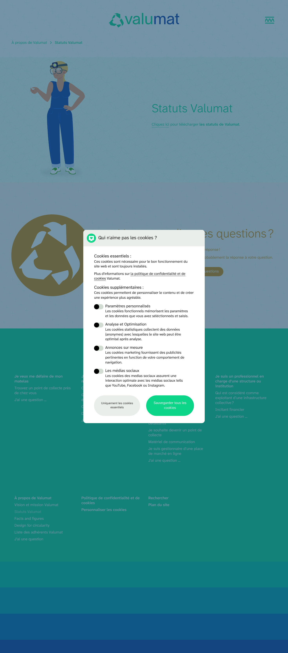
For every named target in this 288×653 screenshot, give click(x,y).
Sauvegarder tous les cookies (170, 405)
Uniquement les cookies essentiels (117, 405)
